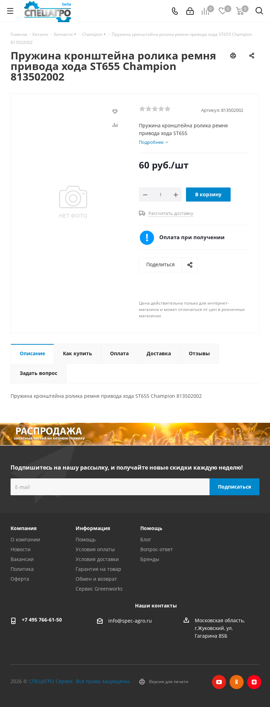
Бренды (149, 559)
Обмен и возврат (96, 578)
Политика (22, 569)
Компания (24, 528)
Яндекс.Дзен (254, 682)
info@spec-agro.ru (130, 620)
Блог (145, 539)
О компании (25, 539)
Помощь (86, 539)
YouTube (219, 682)
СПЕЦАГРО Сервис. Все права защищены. (80, 681)
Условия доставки (97, 559)
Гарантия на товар (98, 569)
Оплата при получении (192, 237)
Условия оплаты (95, 549)
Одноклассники (237, 682)
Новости (21, 549)
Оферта (20, 578)
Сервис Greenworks (99, 588)
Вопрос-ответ (156, 549)
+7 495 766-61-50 (42, 619)
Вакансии (22, 559)
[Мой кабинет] (190, 11)
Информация (93, 528)
